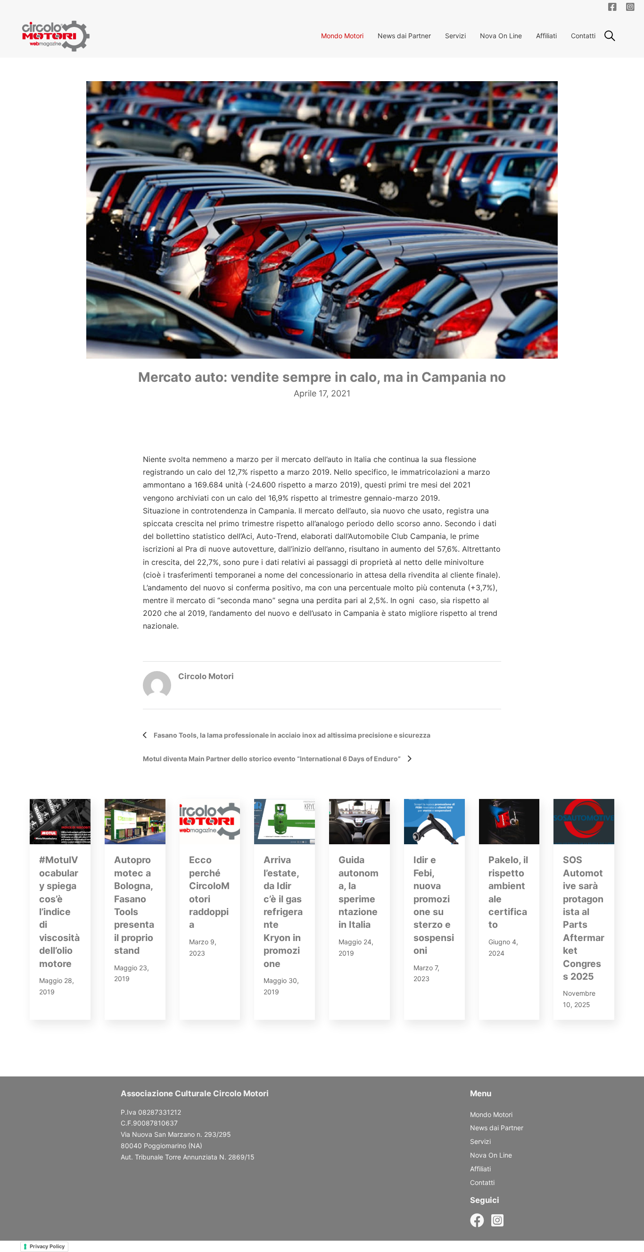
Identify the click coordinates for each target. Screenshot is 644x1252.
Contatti (583, 36)
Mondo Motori (342, 36)
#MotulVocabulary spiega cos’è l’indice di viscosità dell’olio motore (59, 911)
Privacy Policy (47, 1246)
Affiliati (546, 36)
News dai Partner (404, 36)
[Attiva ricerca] (609, 35)
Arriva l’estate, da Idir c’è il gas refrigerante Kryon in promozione (283, 911)
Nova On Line (501, 36)
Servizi (455, 36)
